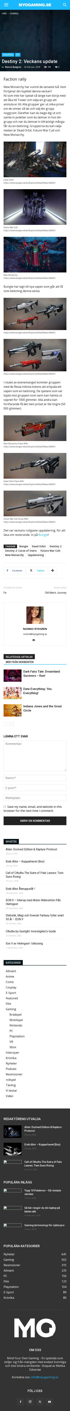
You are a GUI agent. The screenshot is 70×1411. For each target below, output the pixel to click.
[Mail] (35, 640)
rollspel (11, 1080)
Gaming (14, 13)
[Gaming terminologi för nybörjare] (13, 1229)
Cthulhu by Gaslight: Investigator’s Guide (31, 931)
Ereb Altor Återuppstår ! (20, 889)
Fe (5, 592)
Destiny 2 (55, 546)
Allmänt (11, 971)
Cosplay (11, 987)
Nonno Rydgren (13, 67)
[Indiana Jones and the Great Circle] (13, 710)
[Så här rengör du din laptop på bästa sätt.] (13, 1212)
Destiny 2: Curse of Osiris (21, 550)
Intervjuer (12, 1053)
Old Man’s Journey (55, 592)
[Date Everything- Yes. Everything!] (13, 693)
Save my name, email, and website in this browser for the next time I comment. (33, 809)
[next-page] (11, 724)
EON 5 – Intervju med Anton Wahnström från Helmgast (33, 902)
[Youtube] (49, 1402)
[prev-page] (6, 724)
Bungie (43, 535)
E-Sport (11, 993)
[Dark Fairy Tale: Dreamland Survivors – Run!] (13, 675)
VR (11, 1042)
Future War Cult (50, 550)
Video (9, 1096)
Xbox (13, 1047)
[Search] (65, 5)
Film (8, 1004)
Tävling (11, 1085)
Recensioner (14, 1074)
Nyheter (11, 1063)
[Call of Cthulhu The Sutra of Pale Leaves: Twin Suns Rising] (13, 1166)
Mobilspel (16, 1020)
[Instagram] (30, 1401)
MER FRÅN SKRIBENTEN (20, 662)
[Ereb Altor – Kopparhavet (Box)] (13, 1149)
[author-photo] (35, 624)
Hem (4, 13)
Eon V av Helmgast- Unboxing (24, 943)
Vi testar (11, 1091)
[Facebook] (20, 1402)
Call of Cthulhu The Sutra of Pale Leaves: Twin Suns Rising (34, 874)
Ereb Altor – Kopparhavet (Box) (25, 861)
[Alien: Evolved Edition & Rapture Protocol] (13, 1131)
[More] (52, 570)
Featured (12, 998)
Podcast (11, 1069)
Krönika (11, 1058)
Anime (10, 977)
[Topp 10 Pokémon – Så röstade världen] (13, 1195)
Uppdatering (36, 555)
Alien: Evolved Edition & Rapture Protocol (31, 849)
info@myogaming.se (44, 1377)
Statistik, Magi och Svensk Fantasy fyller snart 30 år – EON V (35, 917)
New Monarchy (14, 555)
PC (17, 54)
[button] (6, 5)
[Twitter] (39, 1402)
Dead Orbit (39, 546)
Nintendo (16, 1025)
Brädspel (16, 1015)
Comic (10, 982)
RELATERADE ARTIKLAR (19, 657)
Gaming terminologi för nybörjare (44, 1225)
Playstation (17, 1036)
